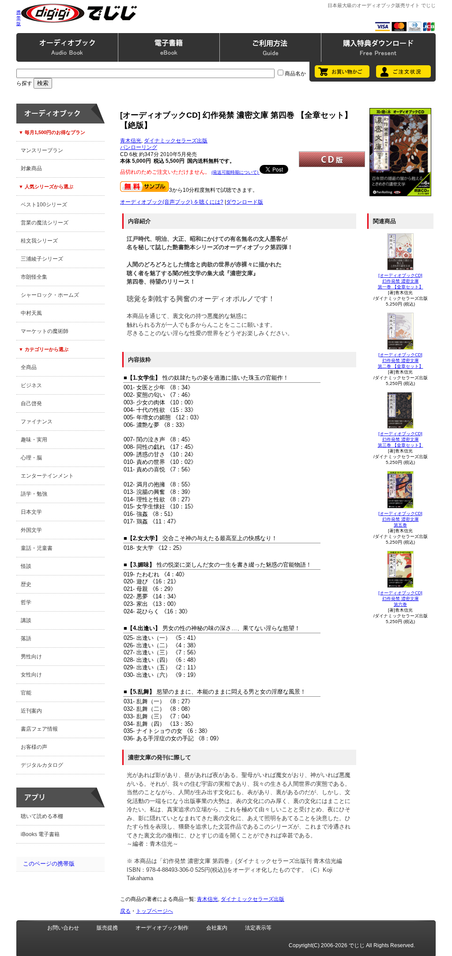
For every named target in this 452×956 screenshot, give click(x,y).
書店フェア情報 (39, 729)
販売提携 (107, 928)
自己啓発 (31, 403)
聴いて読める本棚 (42, 816)
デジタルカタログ (42, 765)
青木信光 (130, 141)
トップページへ (154, 911)
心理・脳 (31, 458)
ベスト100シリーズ (44, 205)
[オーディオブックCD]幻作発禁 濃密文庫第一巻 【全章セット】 (400, 281)
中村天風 (31, 313)
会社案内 (216, 928)
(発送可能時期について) (235, 172)
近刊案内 (31, 711)
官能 (26, 693)
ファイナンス (37, 421)
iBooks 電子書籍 (40, 834)
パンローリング (138, 147)
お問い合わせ (63, 928)
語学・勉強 (34, 494)
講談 (26, 620)
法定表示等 (258, 928)
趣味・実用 (34, 440)
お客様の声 (34, 747)
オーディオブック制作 (162, 928)
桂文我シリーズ (39, 241)
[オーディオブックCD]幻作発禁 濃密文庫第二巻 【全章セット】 (400, 360)
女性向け (31, 675)
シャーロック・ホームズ (50, 295)
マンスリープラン (42, 150)
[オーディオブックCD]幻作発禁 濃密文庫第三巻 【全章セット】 (400, 439)
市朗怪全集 (34, 277)
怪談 (26, 566)
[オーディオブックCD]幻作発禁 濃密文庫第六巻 (400, 598)
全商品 (29, 367)
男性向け (31, 657)
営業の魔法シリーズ (44, 223)
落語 (26, 638)
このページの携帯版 (49, 863)
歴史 (26, 584)
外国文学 (31, 530)
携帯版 (18, 18)
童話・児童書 (37, 548)
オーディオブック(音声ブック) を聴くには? (171, 202)
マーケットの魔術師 (44, 331)
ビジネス (31, 385)
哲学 (26, 602)
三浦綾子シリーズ (42, 259)
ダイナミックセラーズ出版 (175, 141)
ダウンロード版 (244, 202)
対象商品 (31, 168)
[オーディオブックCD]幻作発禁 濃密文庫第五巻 (400, 519)
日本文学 (31, 512)
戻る (125, 911)
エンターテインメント (47, 476)
